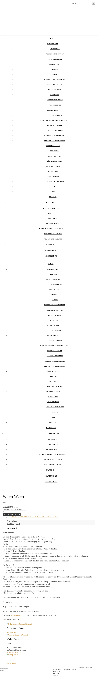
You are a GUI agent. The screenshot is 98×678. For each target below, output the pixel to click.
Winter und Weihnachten (54, 79)
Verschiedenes (55, 105)
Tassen (55, 191)
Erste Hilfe (53, 218)
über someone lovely (53, 234)
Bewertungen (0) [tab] (13, 523)
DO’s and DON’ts (52, 223)
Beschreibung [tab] (12, 521)
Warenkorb (51, 250)
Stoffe (55, 186)
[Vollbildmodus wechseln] (3, 668)
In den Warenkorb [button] (14, 652)
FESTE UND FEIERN (55, 59)
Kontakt (51, 202)
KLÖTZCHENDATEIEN (55, 100)
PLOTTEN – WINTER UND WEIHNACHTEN (55, 120)
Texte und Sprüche (55, 84)
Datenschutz (57, 671)
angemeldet (15, 615)
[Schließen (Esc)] (7, 668)
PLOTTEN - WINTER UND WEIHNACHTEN (41, 517)
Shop (50, 38)
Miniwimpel (55, 49)
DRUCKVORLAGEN (53, 146)
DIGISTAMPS (54, 151)
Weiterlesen (11, 632)
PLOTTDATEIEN (52, 110)
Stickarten (53, 213)
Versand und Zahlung (53, 239)
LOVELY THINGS (53, 176)
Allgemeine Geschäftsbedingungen (65, 669)
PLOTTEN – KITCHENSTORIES (54, 135)
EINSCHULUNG (54, 64)
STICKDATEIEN (52, 44)
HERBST (55, 74)
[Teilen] (5, 668)
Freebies (51, 244)
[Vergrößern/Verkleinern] (1, 668)
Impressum (57, 673)
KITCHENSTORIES (54, 90)
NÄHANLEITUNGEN (53, 166)
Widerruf (56, 675)
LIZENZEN (52, 197)
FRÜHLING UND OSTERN (55, 54)
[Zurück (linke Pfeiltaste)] (1, 670)
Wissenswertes (51, 208)
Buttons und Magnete (55, 181)
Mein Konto (51, 256)
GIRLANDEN (54, 95)
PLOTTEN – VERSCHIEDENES (54, 141)
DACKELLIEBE (53, 171)
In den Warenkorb (12, 515)
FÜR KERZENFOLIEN (54, 161)
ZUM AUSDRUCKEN (55, 156)
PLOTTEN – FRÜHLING (55, 130)
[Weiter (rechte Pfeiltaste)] (3, 670)
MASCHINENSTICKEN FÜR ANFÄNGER (53, 229)
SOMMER (54, 69)
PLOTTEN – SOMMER (54, 125)
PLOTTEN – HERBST (55, 115)
